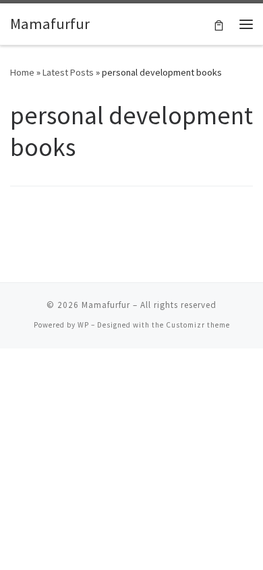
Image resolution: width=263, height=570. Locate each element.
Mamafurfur (106, 305)
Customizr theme (198, 325)
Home (22, 72)
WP (83, 325)
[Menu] (246, 24)
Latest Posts (68, 72)
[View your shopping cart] (219, 24)
